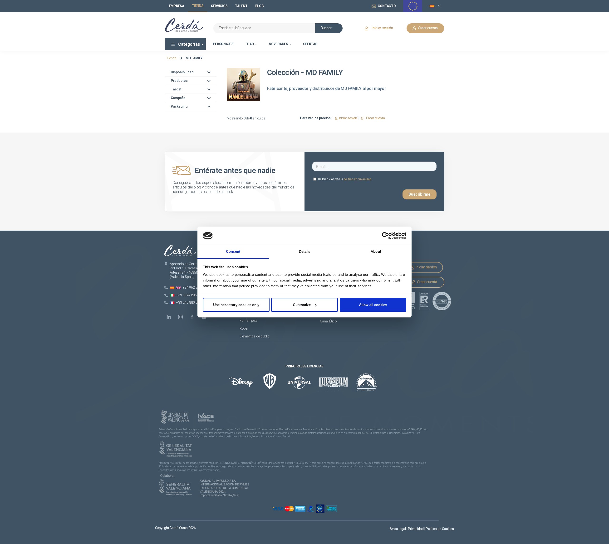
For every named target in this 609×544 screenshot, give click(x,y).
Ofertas (310, 44)
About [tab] (376, 251)
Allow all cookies (373, 305)
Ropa (244, 328)
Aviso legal (398, 529)
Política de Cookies (440, 529)
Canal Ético (328, 321)
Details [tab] (304, 251)
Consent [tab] (233, 251)
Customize (302, 305)
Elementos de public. (255, 336)
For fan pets (249, 320)
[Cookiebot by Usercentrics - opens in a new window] (385, 235)
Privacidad (416, 529)
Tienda (171, 58)
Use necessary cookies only (236, 305)
